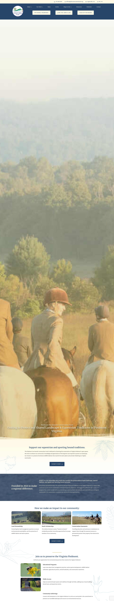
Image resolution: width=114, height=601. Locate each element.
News (49, 7)
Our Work (39, 7)
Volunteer (89, 7)
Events (57, 7)
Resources (79, 7)
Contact (99, 7)
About (28, 7)
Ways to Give (67, 7)
